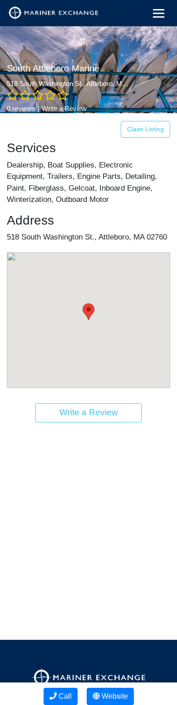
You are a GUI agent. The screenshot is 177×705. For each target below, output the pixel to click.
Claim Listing (145, 129)
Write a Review (64, 108)
